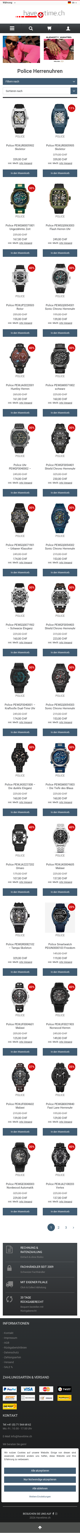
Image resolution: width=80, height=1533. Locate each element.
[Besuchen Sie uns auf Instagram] (56, 1513)
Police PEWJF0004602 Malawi (20, 1105)
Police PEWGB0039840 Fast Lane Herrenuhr (60, 1105)
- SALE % (8, 1367)
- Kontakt (8, 1332)
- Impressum (10, 1337)
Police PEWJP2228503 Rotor (20, 307)
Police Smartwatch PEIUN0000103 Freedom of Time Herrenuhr (60, 946)
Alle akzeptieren (40, 1470)
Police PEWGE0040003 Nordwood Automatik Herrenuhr (20, 1185)
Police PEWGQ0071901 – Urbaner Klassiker (20, 546)
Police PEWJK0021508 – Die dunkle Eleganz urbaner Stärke (20, 786)
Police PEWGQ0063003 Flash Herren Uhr (60, 227)
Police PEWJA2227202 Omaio (20, 866)
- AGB (6, 1342)
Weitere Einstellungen (40, 1496)
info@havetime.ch (21, 1436)
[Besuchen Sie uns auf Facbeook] (53, 1513)
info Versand (25, 163)
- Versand (8, 1362)
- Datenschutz (11, 1352)
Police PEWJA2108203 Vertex (60, 1185)
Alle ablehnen (40, 1488)
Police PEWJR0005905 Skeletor (60, 147)
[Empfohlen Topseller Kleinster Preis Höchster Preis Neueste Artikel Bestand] (40, 90)
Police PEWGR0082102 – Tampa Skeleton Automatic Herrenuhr (20, 946)
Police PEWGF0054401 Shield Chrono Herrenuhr (60, 466)
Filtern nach (12, 81)
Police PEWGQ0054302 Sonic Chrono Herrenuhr (60, 546)
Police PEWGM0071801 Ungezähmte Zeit (20, 227)
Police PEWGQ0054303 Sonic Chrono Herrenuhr (60, 706)
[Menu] (12, 28)
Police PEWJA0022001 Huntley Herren (20, 387)
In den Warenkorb (20, 173)
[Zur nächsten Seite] (73, 1227)
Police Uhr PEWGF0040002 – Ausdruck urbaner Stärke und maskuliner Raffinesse (20, 466)
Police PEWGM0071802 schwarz (60, 387)
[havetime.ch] (40, 14)
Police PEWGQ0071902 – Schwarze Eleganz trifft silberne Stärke (20, 626)
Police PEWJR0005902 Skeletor (20, 147)
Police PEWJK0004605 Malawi (60, 866)
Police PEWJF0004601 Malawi (20, 1026)
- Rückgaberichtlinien (15, 1347)
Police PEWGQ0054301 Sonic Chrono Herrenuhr (60, 307)
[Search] (31, 29)
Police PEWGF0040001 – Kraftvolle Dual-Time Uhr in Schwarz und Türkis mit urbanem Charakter (20, 706)
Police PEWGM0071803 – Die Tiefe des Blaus (60, 786)
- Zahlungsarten (12, 1357)
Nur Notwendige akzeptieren (40, 1479)
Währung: (8, 2)
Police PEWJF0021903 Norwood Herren (60, 1026)
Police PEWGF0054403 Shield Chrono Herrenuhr (60, 626)
